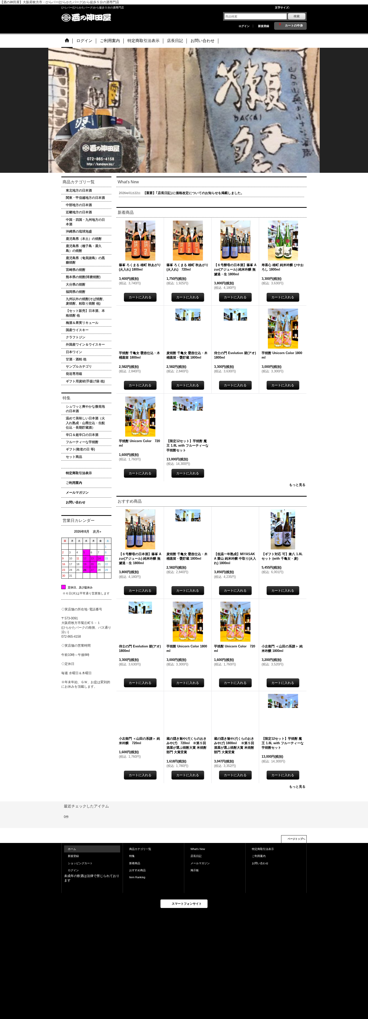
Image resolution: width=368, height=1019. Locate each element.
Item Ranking (137, 877)
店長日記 (196, 855)
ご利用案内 (74, 483)
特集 (132, 855)
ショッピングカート (80, 863)
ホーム (72, 848)
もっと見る (297, 485)
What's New (198, 848)
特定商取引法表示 (79, 473)
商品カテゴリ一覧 (140, 848)
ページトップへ (296, 838)
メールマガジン (77, 492)
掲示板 (195, 870)
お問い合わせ (75, 502)
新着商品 (134, 863)
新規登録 (263, 26)
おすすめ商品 (137, 870)
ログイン (244, 26)
